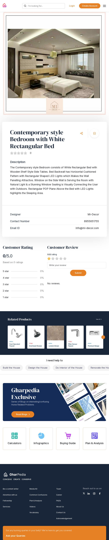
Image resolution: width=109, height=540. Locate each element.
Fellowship (7, 501)
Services (6, 507)
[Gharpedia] (15, 474)
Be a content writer (10, 489)
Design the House (37, 367)
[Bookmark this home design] (94, 133)
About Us (60, 507)
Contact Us (60, 512)
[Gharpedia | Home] (4, 5)
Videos (32, 507)
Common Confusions (38, 495)
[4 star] (61, 258)
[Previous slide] (7, 63)
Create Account (89, 6)
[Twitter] (84, 493)
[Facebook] (99, 493)
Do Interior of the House (69, 367)
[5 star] (65, 258)
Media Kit (33, 489)
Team (58, 489)
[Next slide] (101, 63)
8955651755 (91, 221)
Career (59, 495)
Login (72, 6)
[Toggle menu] (104, 6)
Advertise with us (10, 495)
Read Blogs (21, 414)
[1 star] (49, 258)
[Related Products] (54, 333)
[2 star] (53, 258)
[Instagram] (94, 493)
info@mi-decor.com (87, 228)
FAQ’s (58, 501)
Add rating (52, 254)
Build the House (11, 367)
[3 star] (57, 258)
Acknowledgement (64, 518)
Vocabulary (34, 512)
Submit (78, 273)
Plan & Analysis (36, 501)
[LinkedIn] (88, 493)
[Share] (81, 133)
